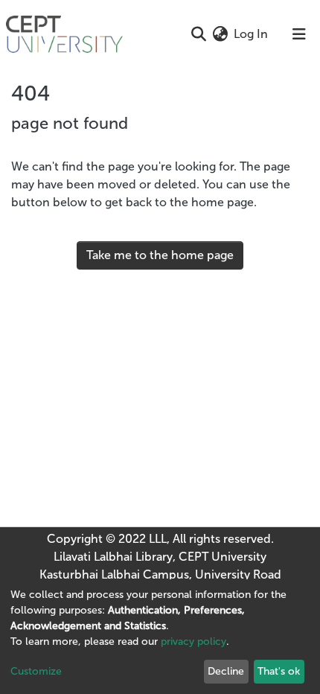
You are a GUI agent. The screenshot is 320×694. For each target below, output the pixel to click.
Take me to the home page (160, 255)
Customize (36, 671)
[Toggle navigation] (299, 34)
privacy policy (193, 641)
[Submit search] (198, 34)
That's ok (278, 671)
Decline (226, 671)
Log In (251, 34)
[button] (220, 34)
